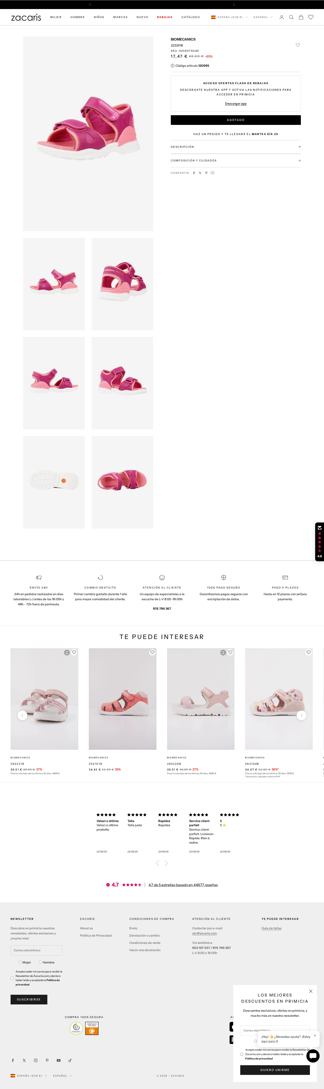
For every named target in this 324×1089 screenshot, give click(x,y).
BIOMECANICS (183, 39)
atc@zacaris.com (204, 933)
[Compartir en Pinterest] (206, 173)
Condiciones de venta (144, 943)
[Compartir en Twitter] (200, 173)
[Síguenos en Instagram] (36, 1060)
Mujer (26, 962)
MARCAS (120, 17)
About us (86, 928)
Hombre (48, 962)
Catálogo (191, 17)
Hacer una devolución (144, 950)
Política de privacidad (259, 1058)
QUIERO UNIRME (275, 1070)
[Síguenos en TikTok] (70, 1060)
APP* (204, 4)
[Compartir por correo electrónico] (212, 173)
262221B (17, 763)
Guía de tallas (271, 928)
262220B (174, 763)
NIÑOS (99, 17)
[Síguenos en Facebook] (13, 1060)
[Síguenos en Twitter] (24, 1060)
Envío (133, 928)
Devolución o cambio (144, 935)
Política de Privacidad (96, 935)
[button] (159, 863)
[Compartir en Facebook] (194, 173)
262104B (252, 763)
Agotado (236, 120)
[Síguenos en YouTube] (58, 1060)
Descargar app (236, 103)
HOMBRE (78, 17)
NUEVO (143, 17)
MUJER (56, 17)
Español (261, 17)
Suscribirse (29, 999)
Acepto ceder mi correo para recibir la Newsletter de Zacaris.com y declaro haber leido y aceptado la (277, 1054)
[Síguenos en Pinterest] (47, 1060)
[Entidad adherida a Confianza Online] (84, 1028)
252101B (95, 763)
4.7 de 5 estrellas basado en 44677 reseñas (183, 885)
